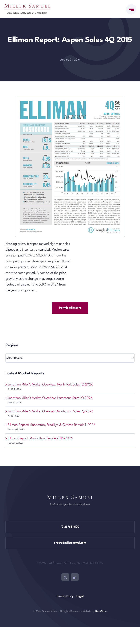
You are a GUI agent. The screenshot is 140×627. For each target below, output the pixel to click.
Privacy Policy (65, 596)
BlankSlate (101, 611)
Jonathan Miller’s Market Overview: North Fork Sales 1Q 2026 (50, 384)
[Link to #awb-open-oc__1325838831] (131, 9)
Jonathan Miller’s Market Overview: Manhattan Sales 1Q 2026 (51, 411)
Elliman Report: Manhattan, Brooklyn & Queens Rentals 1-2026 (51, 425)
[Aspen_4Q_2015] (70, 98)
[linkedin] (75, 577)
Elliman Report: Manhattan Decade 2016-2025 (40, 438)
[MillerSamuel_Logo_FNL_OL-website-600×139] (27, 5)
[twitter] (65, 577)
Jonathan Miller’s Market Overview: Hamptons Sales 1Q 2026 (50, 398)
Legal (80, 596)
